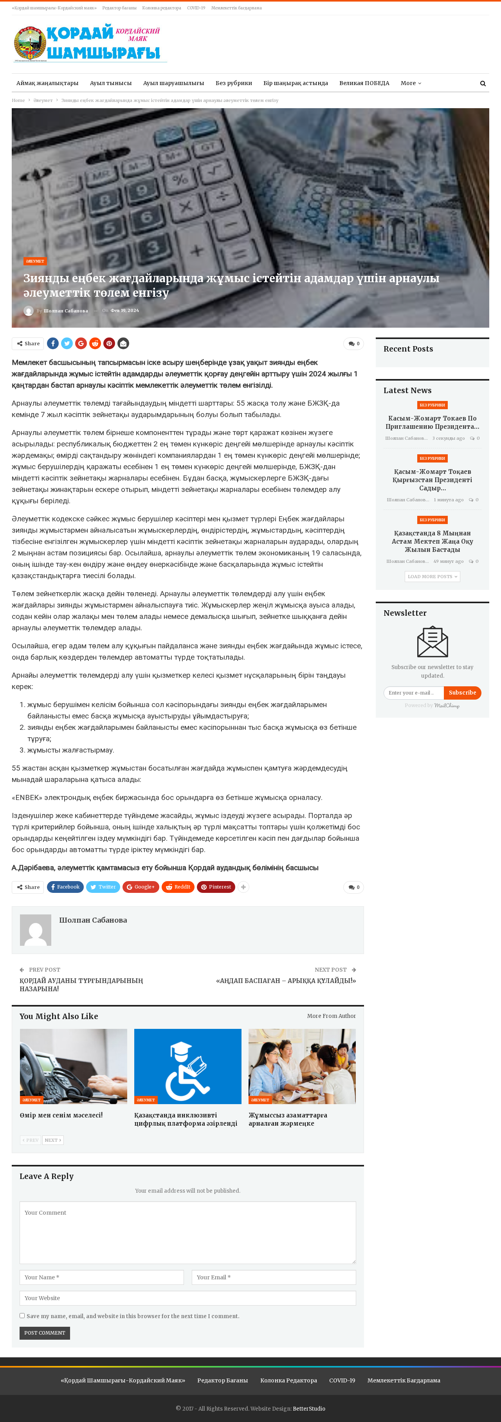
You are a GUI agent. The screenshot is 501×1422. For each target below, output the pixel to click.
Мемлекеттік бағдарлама (236, 8)
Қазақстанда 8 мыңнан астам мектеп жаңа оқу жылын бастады (432, 541)
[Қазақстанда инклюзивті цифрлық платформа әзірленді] (187, 1066)
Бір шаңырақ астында (295, 83)
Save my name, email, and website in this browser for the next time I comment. (133, 1316)
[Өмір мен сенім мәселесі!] (73, 1066)
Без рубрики (234, 83)
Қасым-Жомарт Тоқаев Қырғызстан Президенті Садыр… (432, 480)
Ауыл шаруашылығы (173, 83)
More (408, 83)
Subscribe (462, 692)
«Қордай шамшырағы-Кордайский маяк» (54, 8)
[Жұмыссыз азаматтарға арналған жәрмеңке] (302, 1066)
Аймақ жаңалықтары (47, 83)
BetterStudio (309, 1409)
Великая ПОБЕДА (364, 83)
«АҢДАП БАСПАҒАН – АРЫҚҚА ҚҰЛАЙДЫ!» (286, 981)
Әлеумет (35, 261)
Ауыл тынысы (111, 83)
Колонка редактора (161, 8)
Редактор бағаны (120, 8)
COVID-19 (196, 8)
